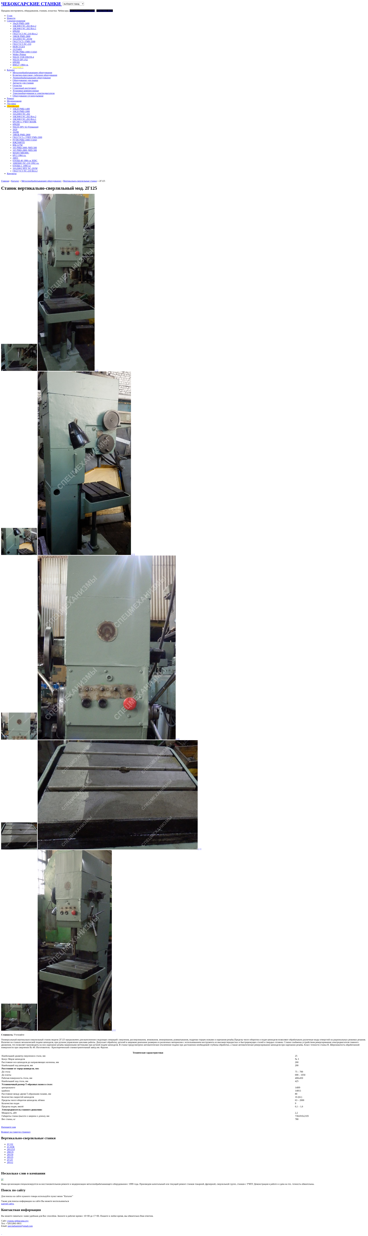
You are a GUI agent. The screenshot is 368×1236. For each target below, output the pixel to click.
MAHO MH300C (21, 153)
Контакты (12, 173)
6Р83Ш (16, 62)
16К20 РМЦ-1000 (21, 111)
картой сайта (7, 1203)
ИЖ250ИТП (19, 142)
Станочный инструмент (24, 88)
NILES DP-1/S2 (20, 59)
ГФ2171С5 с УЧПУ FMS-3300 (27, 137)
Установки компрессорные (26, 90)
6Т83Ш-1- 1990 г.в (22, 166)
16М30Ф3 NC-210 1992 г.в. (26, 163)
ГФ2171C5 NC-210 (22, 44)
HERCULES (19, 46)
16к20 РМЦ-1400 (21, 23)
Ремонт (10, 98)
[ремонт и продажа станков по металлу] (1, 1233)
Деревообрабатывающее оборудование (32, 78)
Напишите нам (8, 1127)
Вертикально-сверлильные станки (80, 181)
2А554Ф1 (17, 49)
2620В (16, 132)
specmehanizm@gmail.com (20, 1226)
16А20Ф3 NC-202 (21, 114)
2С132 (10, 1144)
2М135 (10, 1152)
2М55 (15, 158)
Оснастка (17, 85)
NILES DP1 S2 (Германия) (25, 127)
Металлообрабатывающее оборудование (32, 72)
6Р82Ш (16, 31)
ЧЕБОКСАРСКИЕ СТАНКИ (31, 3)
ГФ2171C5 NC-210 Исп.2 (25, 33)
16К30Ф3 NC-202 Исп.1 (24, 28)
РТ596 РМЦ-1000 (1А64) (25, 52)
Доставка (11, 103)
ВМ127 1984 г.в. (20, 65)
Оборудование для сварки (25, 80)
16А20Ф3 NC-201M (22, 39)
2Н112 (10, 1162)
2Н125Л (11, 1149)
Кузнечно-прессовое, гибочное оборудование (35, 75)
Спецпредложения (16, 21)
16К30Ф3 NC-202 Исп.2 (24, 26)
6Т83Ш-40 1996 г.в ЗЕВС (25, 160)
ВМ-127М (17, 145)
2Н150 (10, 1154)
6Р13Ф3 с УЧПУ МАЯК (24, 122)
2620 (15, 129)
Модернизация (14, 101)
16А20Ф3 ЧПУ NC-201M (25, 168)
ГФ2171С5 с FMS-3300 (24, 41)
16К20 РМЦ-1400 (21, 109)
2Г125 (10, 1159)
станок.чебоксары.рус (18, 1221)
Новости (11, 18)
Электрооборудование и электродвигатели (34, 93)
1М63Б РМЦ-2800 (21, 36)
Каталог (11, 70)
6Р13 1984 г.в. (19, 155)
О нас (10, 15)
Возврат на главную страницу (16, 1132)
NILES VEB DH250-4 (23, 57)
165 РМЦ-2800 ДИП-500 (25, 150)
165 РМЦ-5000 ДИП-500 (25, 147)
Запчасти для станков (23, 83)
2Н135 (10, 1157)
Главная (5, 181)
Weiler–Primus (19, 54)
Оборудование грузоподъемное (28, 96)
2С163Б (10, 1147)
